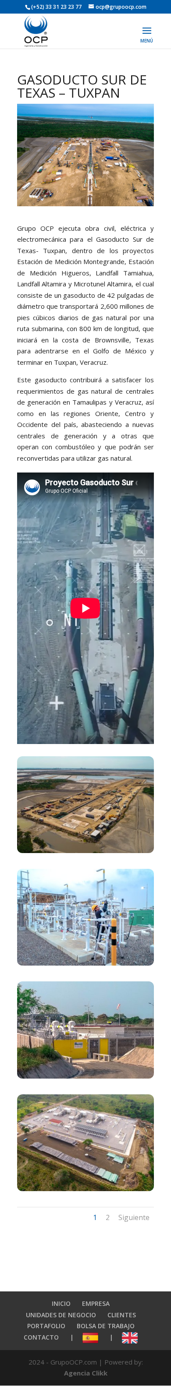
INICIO (61, 1303)
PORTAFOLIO (46, 1326)
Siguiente (134, 1217)
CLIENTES (121, 1315)
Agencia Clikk (85, 1372)
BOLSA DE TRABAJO (106, 1326)
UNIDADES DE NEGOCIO (61, 1315)
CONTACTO (41, 1337)
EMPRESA (96, 1303)
